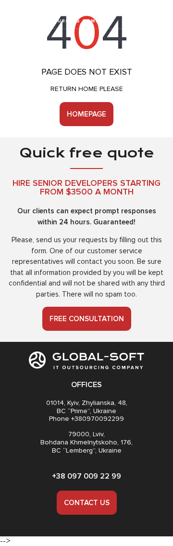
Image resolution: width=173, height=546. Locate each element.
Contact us (87, 502)
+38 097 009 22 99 (86, 476)
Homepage (86, 114)
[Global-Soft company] (59, 14)
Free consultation (86, 318)
